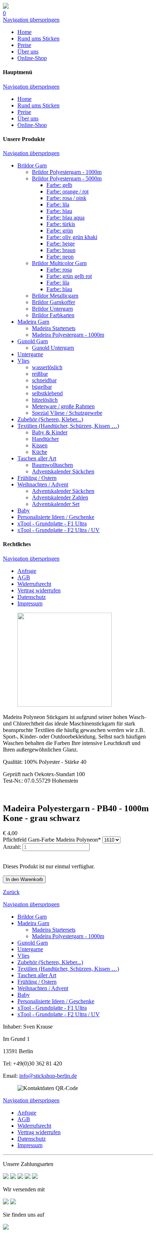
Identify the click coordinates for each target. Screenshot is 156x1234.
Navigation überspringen (31, 20)
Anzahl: (12, 847)
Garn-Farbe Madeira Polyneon (52, 840)
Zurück (11, 892)
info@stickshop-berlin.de (48, 1076)
